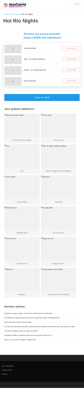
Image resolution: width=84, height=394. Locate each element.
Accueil (6, 14)
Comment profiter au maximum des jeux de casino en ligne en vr (28, 335)
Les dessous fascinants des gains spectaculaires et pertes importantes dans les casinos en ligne (39, 326)
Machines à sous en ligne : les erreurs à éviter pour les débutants (28, 313)
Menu (77, 4)
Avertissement (7, 370)
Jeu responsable (8, 366)
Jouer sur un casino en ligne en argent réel (20, 340)
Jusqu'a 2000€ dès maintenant (42, 37)
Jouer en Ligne (71, 48)
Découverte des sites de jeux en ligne (18, 322)
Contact (4, 374)
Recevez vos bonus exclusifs (42, 33)
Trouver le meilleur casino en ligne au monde (21, 331)
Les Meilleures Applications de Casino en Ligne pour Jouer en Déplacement (32, 318)
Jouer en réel (42, 97)
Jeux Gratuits (15, 14)
